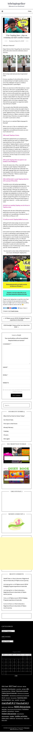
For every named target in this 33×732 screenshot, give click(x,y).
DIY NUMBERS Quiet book (14, 479)
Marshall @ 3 (22, 703)
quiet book (4, 711)
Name (5, 367)
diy (27, 689)
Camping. (6, 431)
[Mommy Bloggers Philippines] (16, 530)
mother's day (4, 707)
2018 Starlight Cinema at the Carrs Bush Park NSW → (16, 326)
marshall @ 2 (8, 702)
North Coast (10, 707)
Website (6, 382)
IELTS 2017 (8, 697)
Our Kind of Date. (8, 420)
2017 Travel (13, 686)
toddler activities (21, 716)
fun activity (5, 695)
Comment (7, 344)
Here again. (6, 439)
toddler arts (12, 718)
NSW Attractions (22, 706)
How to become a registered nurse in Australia (19, 695)
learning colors (22, 698)
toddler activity (5, 718)
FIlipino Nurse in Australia (9, 693)
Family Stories (14, 311)
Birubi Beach (5, 689)
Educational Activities (6, 691)
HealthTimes (7, 578)
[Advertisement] (16, 553)
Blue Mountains (12, 689)
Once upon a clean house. (10, 423)
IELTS (3, 698)
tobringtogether (16, 3)
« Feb (16, 675)
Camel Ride (18, 689)
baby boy (24, 686)
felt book (13, 691)
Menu (29, 11)
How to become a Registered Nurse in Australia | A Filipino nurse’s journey (14, 592)
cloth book (24, 689)
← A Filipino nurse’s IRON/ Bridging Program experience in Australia (16, 319)
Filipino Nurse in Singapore (23, 693)
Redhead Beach (10, 711)
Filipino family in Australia (22, 691)
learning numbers (6, 700)
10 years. (6, 435)
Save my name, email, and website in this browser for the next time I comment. (17, 390)
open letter (4, 709)
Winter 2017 (4, 720)
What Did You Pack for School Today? (14, 416)
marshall (17, 700)
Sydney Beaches (20, 713)
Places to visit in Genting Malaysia (14, 709)
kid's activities (14, 697)
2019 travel (19, 686)
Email (5, 375)
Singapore (17, 711)
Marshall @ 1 (22, 700)
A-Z (10, 311)
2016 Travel (5, 686)
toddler (12, 716)
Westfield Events (19, 718)
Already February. (8, 427)
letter (13, 700)
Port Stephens (25, 709)
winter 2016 (26, 718)
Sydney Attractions (9, 713)
